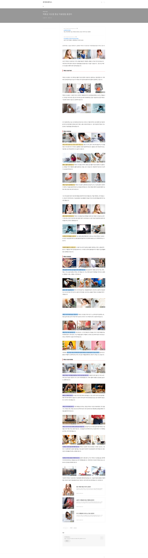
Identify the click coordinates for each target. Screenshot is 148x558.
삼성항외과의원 (67, 30)
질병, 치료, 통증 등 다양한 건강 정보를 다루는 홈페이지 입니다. (75, 538)
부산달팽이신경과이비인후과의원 (71, 38)
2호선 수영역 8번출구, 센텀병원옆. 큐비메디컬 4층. (74, 40)
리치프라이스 (47, 2)
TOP (104, 557)
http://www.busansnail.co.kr (69, 36)
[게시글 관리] (67, 528)
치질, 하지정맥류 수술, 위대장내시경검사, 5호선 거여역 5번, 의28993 (77, 31)
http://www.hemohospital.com (70, 28)
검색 (102, 2)
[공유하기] (66, 528)
